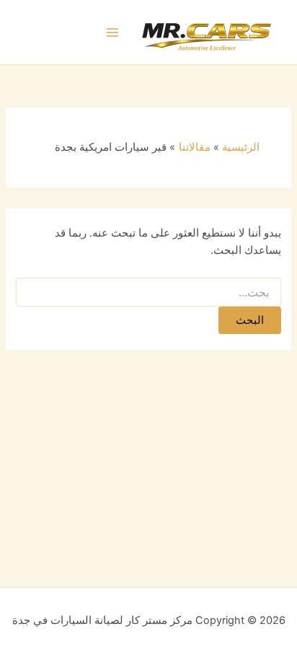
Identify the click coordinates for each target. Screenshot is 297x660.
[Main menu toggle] (113, 32)
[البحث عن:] (148, 292)
